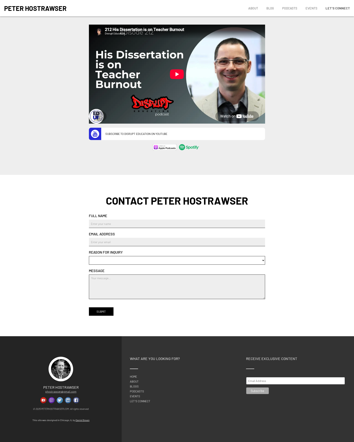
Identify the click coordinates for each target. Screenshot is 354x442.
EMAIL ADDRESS (102, 234)
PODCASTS (137, 391)
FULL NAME (98, 216)
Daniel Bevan (83, 420)
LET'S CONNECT (140, 401)
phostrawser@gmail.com (60, 391)
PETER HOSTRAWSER (35, 8)
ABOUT (134, 381)
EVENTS (135, 396)
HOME (133, 376)
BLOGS (134, 386)
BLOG (270, 8)
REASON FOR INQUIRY (106, 252)
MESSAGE (96, 270)
